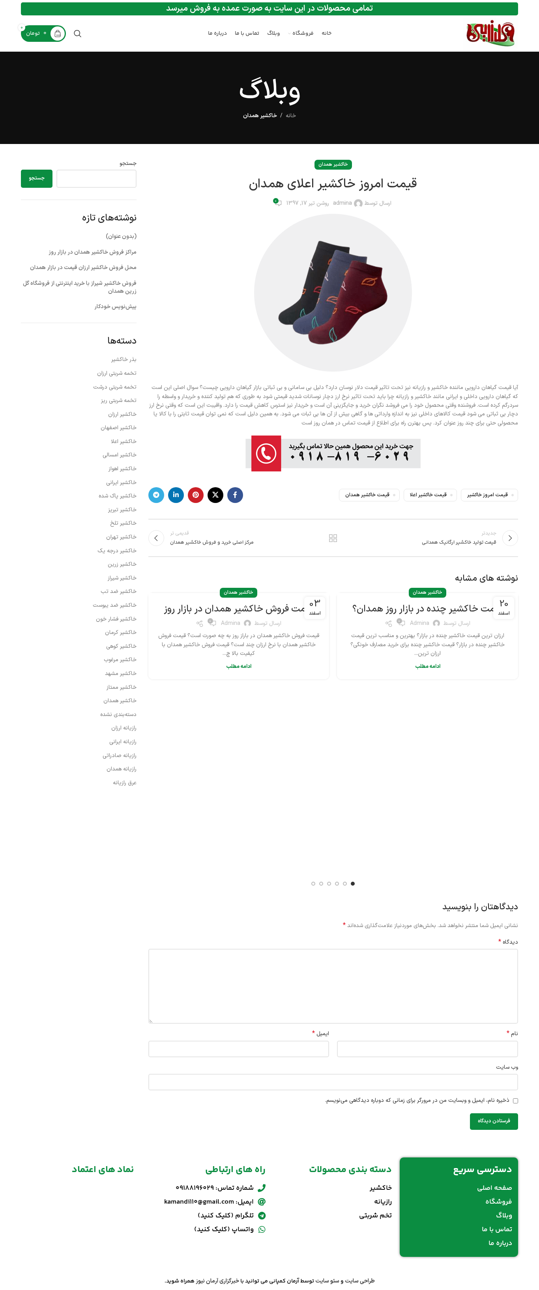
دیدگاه (508, 942)
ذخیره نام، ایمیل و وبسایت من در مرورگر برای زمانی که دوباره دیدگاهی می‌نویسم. (417, 1100)
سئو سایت (327, 1281)
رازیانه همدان (122, 769)
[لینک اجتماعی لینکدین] (176, 495)
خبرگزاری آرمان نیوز (217, 1281)
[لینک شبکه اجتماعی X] (215, 495)
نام (512, 1034)
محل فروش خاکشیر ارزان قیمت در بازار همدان (83, 268)
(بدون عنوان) (121, 236)
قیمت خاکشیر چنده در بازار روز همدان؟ (427, 609)
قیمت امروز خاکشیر (487, 495)
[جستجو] (78, 33)
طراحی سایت (360, 1281)
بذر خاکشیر (124, 359)
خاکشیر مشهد (121, 673)
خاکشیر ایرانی (121, 483)
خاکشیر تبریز (122, 510)
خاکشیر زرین (122, 564)
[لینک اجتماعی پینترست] (196, 495)
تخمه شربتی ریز (119, 400)
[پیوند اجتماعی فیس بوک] (235, 495)
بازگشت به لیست (333, 538)
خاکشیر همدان (260, 116)
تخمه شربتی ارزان (117, 373)
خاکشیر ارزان (122, 414)
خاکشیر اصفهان (119, 428)
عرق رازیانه (125, 783)
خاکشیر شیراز (122, 578)
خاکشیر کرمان (121, 632)
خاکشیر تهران (121, 537)
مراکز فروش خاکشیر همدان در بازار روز (93, 252)
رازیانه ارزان (124, 728)
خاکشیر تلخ (123, 523)
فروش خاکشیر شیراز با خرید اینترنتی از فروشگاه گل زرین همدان (80, 287)
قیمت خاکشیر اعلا (428, 495)
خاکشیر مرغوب (120, 660)
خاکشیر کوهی (121, 646)
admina (342, 203)
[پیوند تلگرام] (156, 495)
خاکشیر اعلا (124, 441)
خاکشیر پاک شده (118, 496)
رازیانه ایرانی (123, 742)
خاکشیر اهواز (123, 469)
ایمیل (320, 1034)
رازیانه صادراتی (120, 756)
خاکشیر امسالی (120, 455)
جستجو (128, 164)
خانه (291, 116)
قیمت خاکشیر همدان (367, 495)
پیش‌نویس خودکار (115, 307)
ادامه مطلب (427, 667)
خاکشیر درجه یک (117, 551)
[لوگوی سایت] (490, 33)
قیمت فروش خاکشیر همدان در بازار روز (238, 609)
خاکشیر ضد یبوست (115, 605)
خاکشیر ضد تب (119, 591)
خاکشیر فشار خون (116, 619)
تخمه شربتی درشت (115, 387)
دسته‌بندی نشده (118, 714)
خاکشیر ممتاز (122, 687)
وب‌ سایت (507, 1067)
